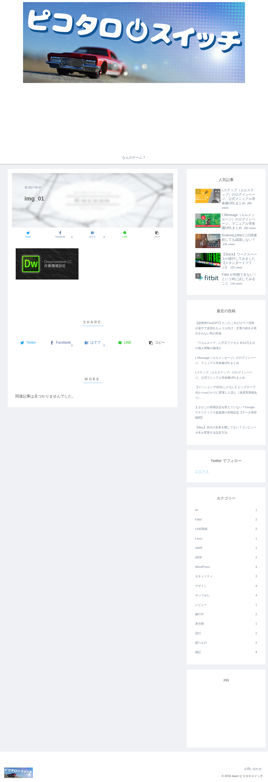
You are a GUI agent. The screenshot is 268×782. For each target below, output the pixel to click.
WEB (226, 557)
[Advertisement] (134, 120)
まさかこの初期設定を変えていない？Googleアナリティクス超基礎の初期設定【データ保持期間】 (226, 412)
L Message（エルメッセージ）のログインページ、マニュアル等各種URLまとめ (225, 360)
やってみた (226, 595)
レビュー (226, 604)
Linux (226, 538)
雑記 (226, 652)
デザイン (226, 586)
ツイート (201, 471)
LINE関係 (226, 529)
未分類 (226, 623)
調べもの (226, 642)
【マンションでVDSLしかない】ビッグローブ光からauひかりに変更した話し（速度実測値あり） (226, 392)
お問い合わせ (253, 768)
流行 (226, 633)
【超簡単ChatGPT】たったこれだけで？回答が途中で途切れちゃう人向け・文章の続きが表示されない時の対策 (226, 328)
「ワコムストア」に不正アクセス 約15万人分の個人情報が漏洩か (225, 345)
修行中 (226, 614)
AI (226, 510)
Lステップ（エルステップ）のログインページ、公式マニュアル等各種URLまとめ (224, 375)
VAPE (226, 548)
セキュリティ (226, 576)
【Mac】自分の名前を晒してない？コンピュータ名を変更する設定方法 (225, 430)
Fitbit (226, 519)
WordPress (226, 566)
